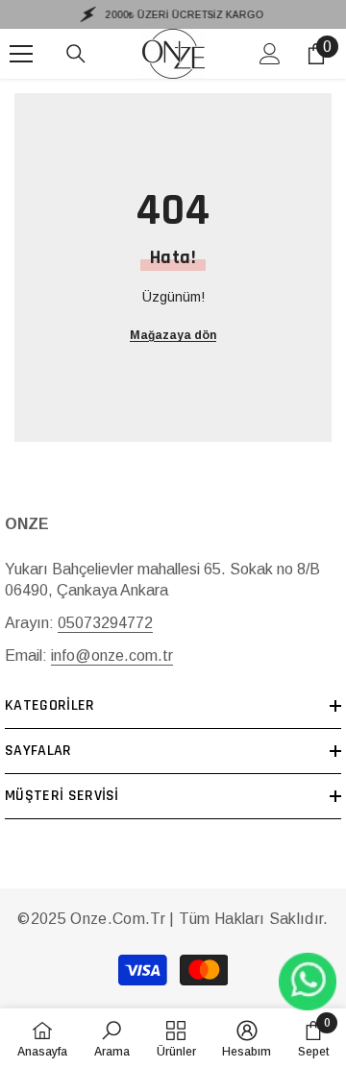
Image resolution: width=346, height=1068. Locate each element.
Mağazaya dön (173, 335)
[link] (112, 1038)
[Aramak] (75, 53)
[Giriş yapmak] (270, 53)
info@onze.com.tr (112, 655)
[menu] (21, 53)
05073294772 (105, 623)
